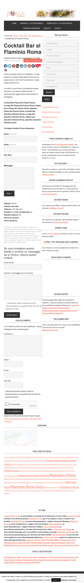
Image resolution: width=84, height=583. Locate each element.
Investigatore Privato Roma (36, 545)
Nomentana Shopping (58, 310)
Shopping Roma (40, 540)
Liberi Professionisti (52, 526)
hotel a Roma (54, 233)
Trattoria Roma (69, 490)
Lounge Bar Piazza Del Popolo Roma (22, 240)
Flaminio (30, 227)
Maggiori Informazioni (69, 580)
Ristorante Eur (74, 479)
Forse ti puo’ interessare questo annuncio (62, 242)
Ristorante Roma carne (50, 107)
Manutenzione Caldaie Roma (15, 545)
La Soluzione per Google (62, 529)
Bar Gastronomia (20, 227)
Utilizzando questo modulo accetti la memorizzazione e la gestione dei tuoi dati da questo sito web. (22, 394)
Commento (9, 334)
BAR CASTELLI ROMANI (23, 457)
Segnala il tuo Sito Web (66, 532)
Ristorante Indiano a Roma (27, 482)
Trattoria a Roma (59, 490)
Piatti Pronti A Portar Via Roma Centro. (62, 464)
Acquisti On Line (35, 518)
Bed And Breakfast (59, 534)
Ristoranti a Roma (69, 487)
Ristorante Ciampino (28, 479)
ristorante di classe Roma (63, 479)
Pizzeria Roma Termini (36, 471)
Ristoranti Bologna (18, 521)
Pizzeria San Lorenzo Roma (49, 471)
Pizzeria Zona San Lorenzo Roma (66, 471)
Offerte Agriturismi (51, 537)
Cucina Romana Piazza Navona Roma (68, 457)
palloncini (30, 540)
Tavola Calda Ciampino (36, 490)
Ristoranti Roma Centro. (10, 490)
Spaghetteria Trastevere (23, 490)
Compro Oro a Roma (68, 540)
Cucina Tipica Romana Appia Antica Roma (34, 461)
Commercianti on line (12, 516)
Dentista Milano (37, 542)
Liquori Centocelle (31, 464)
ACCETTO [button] (56, 580)
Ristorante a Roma (62, 475)
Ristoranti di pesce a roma (51, 112)
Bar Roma (46, 457)
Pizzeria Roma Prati (24, 471)
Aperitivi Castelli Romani (10, 457)
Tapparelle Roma (24, 542)
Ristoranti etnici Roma (50, 117)
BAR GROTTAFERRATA (37, 457)
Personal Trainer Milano (13, 557)
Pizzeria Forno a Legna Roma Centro (64, 467)
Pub (35, 227)
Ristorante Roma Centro (27, 486)
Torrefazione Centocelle (49, 490)
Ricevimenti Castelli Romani (11, 476)
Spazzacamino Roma (50, 330)
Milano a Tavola (57, 208)
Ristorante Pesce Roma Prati (57, 482)
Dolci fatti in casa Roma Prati (18, 464)
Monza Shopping (56, 313)
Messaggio (8, 165)
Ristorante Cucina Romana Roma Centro (45, 479)
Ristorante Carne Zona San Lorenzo (13, 479)
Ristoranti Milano (56, 524)
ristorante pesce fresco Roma (42, 482)
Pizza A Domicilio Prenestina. (26, 467)
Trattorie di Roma (48, 122)
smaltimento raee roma (66, 542)
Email (10, 144)
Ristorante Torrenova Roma (52, 487)
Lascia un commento (32, 60)
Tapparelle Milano (10, 542)
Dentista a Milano (50, 542)
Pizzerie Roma (47, 127)
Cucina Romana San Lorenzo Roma (13, 461)
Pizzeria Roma (11, 470)
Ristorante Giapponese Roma (11, 482)
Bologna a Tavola (60, 222)
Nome (10, 134)
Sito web (7, 380)
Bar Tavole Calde (48, 132)
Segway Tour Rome (30, 557)
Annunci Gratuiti (50, 194)
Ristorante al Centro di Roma (34, 475)
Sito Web (7, 155)
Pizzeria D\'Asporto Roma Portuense (43, 467)
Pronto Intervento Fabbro (64, 144)
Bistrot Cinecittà (54, 457)
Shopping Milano (53, 540)
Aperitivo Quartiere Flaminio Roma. (21, 231)
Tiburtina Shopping (57, 308)
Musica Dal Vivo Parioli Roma (44, 464)
